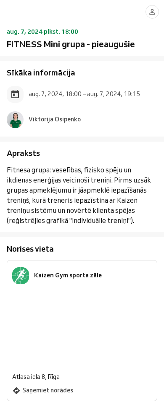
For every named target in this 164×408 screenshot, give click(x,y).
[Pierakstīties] (152, 12)
